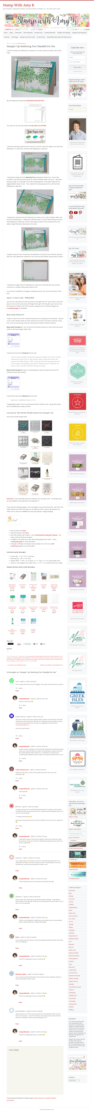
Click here (10, 499)
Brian (17, 937)
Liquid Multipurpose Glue (12, 630)
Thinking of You (73, 995)
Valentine (71, 1007)
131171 (22, 611)
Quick (70, 964)
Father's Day (72, 913)
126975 (33, 609)
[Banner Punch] (23, 581)
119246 (33, 588)
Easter (70, 910)
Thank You (21, 656)
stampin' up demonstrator (17, 661)
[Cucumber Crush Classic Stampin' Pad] (13, 603)
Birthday (71, 896)
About (11, 32)
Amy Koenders (46, 656)
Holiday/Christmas (73, 938)
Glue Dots (33, 629)
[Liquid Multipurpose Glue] (13, 625)
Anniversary (72, 890)
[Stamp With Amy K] (47, 21)
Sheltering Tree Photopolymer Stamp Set (12, 586)
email (25, 511)
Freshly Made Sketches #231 (35, 100)
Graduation (72, 930)
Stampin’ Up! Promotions (79, 32)
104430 (22, 632)
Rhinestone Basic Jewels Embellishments (33, 586)
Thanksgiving (72, 992)
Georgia (39, 658)
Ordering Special (73, 958)
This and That (72, 998)
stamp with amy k (29, 659)
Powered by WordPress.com (47, 1109)
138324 (12, 611)
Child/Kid (71, 904)
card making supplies (16, 658)
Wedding (71, 1010)
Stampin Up (37, 659)
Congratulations (73, 907)
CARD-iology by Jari (22, 769)
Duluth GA (34, 658)
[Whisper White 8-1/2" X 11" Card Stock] (54, 603)
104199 (43, 586)
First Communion (73, 916)
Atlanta (52, 656)
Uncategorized (73, 1004)
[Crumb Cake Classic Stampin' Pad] (33, 603)
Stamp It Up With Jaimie (75, 829)
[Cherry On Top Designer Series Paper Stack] (54, 581)
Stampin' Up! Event (73, 978)
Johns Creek (53, 658)
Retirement (72, 967)
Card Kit (71, 902)
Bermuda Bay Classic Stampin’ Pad (22, 608)
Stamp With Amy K (18, 5)
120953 (43, 609)
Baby (70, 893)
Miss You (71, 947)
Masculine (71, 944)
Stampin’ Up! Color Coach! (27, 37)
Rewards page (13, 308)
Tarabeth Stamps (73, 869)
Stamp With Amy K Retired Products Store (59, 37)
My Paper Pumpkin (73, 953)
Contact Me (18, 32)
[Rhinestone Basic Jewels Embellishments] (33, 581)
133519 (22, 586)
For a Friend (72, 919)
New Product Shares (74, 956)
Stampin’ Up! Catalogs (63, 32)
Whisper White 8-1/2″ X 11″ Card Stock (54, 608)
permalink (34, 661)
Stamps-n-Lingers (73, 817)
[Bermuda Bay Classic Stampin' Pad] (23, 603)
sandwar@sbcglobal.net (22, 725)
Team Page (14, 37)
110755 (12, 632)
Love (70, 941)
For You (71, 921)
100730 (54, 611)
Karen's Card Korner (74, 837)
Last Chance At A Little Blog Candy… (17, 665)
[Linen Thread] (44, 581)
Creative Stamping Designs (76, 848)
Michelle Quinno (20, 974)
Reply (17, 690)
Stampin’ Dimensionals (23, 630)
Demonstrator (27, 658)
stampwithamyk (21, 43)
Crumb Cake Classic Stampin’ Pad (33, 607)
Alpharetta (32, 656)
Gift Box (71, 927)
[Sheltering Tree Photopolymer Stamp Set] (13, 581)
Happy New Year (73, 936)
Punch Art (71, 961)
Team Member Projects (75, 987)
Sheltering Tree (12, 659)
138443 (54, 588)
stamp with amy (20, 659)
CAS (23, 658)
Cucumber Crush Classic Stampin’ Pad (12, 608)
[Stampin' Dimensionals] (23, 625)
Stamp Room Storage (74, 975)
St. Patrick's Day (73, 973)
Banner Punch (22, 584)
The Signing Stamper (74, 878)
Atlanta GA (57, 656)
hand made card (46, 658)
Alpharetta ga (39, 656)
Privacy (80, 71)
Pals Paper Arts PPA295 (38, 125)
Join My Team (38, 32)
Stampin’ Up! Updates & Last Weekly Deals (52, 665)
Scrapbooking (72, 970)
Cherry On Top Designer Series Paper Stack (54, 586)
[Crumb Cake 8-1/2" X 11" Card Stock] (44, 603)
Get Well (71, 924)
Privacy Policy (41, 37)
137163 (12, 588)
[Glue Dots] (33, 625)
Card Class (71, 899)
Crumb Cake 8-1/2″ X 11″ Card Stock (43, 607)
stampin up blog (54, 659)
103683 (33, 630)
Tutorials (6, 37)
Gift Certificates (28, 32)
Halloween (71, 933)
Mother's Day (72, 950)
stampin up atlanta (44, 659)
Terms (77, 71)
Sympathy (71, 984)
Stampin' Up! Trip (73, 981)
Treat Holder (72, 1001)
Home (5, 32)
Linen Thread (44, 584)
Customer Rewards (49, 32)
